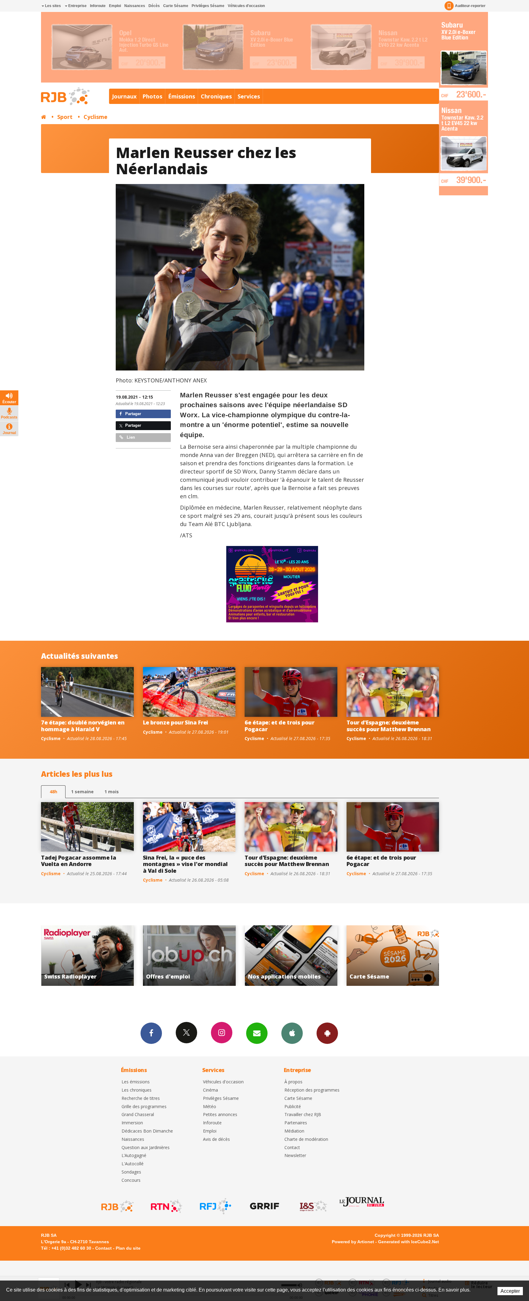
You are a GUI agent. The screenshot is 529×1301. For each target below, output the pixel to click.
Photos (152, 96)
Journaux (124, 96)
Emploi (115, 6)
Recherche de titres (141, 1098)
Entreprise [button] (77, 6)
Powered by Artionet (353, 1241)
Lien (130, 437)
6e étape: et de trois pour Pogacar (279, 726)
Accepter (510, 1291)
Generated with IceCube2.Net (408, 1241)
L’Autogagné (134, 1155)
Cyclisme (95, 116)
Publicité (292, 1106)
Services (249, 96)
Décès (154, 6)
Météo (209, 1106)
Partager (132, 413)
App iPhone (292, 1033)
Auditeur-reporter (470, 6)
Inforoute (98, 6)
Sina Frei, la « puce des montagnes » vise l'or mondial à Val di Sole (185, 864)
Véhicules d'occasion (246, 6)
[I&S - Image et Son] (313, 1206)
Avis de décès (216, 1139)
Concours (131, 1180)
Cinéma (210, 1090)
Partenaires (295, 1123)
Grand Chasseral (138, 1114)
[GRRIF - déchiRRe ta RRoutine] (264, 1206)
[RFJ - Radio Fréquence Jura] (215, 1206)
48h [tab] (53, 791)
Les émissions (136, 1082)
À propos (293, 1082)
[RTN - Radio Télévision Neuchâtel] (166, 1206)
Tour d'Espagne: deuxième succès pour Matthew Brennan (389, 726)
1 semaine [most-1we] (82, 791)
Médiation (294, 1131)
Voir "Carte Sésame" (291, 955)
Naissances (134, 6)
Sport (65, 116)
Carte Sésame (175, 6)
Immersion (132, 1123)
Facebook (151, 1033)
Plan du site (128, 1248)
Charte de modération (306, 1139)
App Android (327, 1033)
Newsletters (257, 1033)
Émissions (181, 96)
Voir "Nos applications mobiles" (189, 955)
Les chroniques (137, 1090)
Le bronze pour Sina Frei (175, 722)
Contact (292, 1147)
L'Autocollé (133, 1163)
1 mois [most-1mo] (111, 791)
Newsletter (295, 1155)
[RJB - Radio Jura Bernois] (117, 1206)
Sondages (131, 1172)
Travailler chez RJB (302, 1114)
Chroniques (216, 96)
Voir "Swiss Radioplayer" (393, 955)
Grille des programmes (144, 1106)
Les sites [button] (52, 6)
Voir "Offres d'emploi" (87, 955)
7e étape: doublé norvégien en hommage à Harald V (83, 726)
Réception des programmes (312, 1090)
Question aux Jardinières (146, 1147)
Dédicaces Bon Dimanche (147, 1131)
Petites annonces (220, 1114)
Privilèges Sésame (208, 6)
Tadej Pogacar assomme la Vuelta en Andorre (78, 861)
